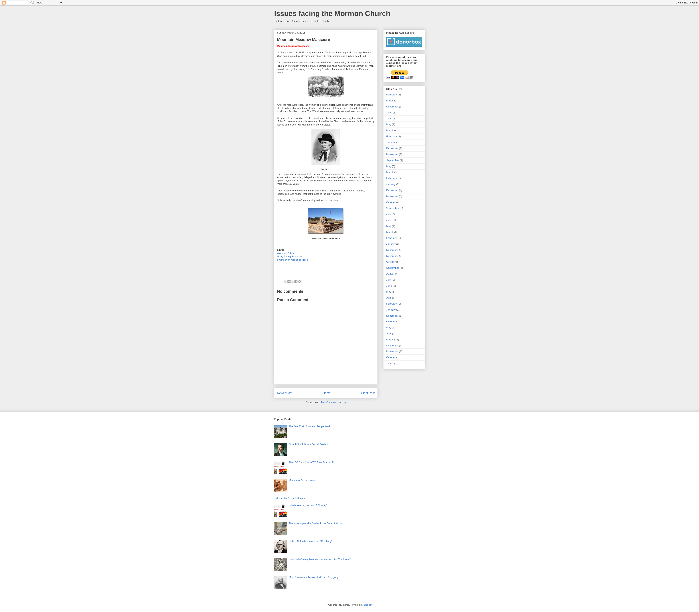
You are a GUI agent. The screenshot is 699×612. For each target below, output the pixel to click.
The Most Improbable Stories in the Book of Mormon (316, 523)
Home (327, 393)
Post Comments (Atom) (333, 402)
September (392, 160)
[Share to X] (293, 281)
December (392, 148)
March (390, 100)
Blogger (368, 604)
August (390, 273)
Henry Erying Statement (289, 256)
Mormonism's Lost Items (302, 480)
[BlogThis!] (289, 281)
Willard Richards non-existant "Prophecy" (310, 541)
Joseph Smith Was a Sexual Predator (309, 444)
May (388, 124)
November (392, 106)
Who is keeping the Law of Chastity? (308, 505)
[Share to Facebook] (296, 281)
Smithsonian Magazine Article (292, 259)
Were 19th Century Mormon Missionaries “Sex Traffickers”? (320, 559)
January (391, 142)
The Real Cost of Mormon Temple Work (310, 426)
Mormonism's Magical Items (290, 498)
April (388, 297)
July (388, 112)
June (389, 220)
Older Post (368, 393)
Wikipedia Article (286, 253)
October (391, 202)
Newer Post (284, 393)
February (391, 94)
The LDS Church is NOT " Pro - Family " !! (311, 462)
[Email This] (286, 281)
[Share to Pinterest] (299, 281)
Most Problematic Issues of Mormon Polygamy (314, 577)
